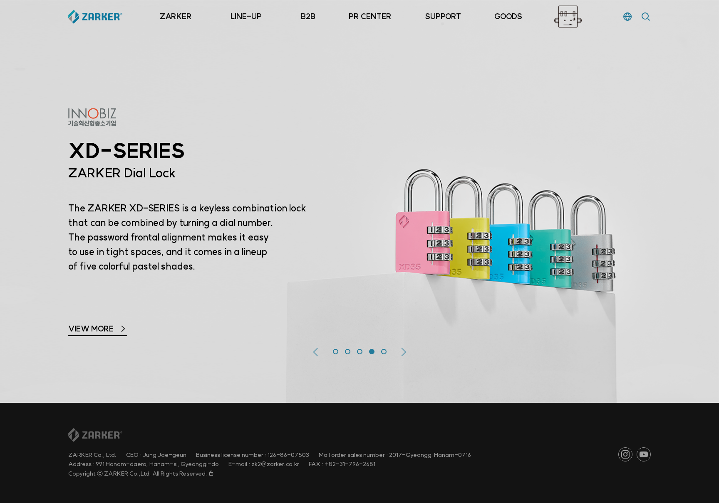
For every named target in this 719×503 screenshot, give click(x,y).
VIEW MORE (91, 341)
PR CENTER (370, 16)
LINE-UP (246, 16)
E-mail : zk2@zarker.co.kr (263, 464)
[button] (315, 352)
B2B (308, 16)
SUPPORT (443, 16)
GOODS (508, 16)
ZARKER (176, 16)
